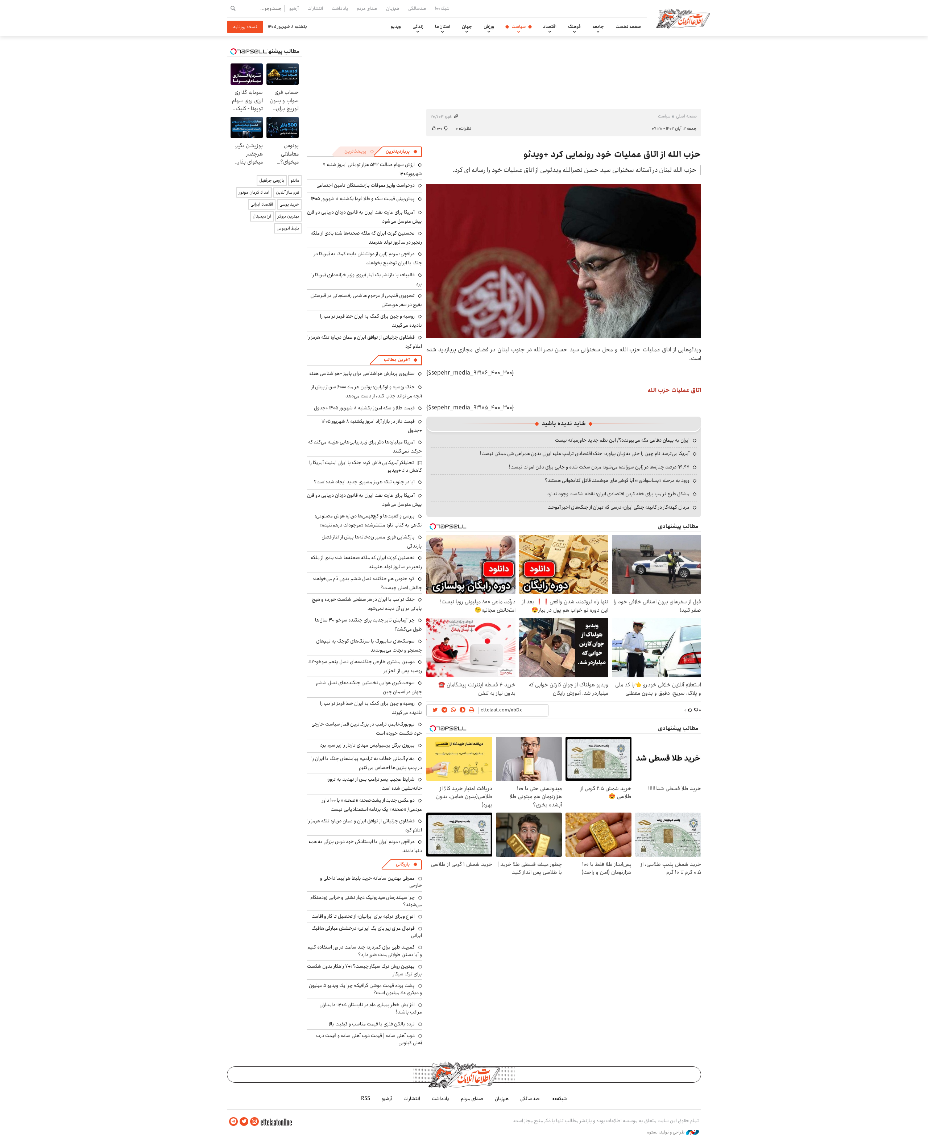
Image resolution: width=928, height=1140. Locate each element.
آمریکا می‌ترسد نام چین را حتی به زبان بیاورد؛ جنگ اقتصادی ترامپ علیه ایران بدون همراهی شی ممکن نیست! (584, 454)
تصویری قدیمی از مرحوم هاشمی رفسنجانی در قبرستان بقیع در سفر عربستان (366, 300)
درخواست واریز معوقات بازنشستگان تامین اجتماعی (365, 185)
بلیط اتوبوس (288, 228)
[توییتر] (244, 1121)
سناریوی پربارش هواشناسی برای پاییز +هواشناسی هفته (362, 373)
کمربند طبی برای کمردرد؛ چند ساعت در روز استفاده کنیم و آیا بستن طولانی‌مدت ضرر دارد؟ (364, 950)
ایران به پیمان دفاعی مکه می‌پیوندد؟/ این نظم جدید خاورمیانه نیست (622, 440)
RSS (365, 1099)
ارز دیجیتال (262, 216)
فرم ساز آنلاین (287, 192)
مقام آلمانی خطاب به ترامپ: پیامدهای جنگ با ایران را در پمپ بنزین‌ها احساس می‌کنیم (366, 763)
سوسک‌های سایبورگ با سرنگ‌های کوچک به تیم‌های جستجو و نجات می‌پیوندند (369, 645)
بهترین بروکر (288, 216)
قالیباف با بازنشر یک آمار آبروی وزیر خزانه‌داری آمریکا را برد (366, 279)
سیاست (518, 26)
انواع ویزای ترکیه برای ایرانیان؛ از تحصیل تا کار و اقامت (363, 916)
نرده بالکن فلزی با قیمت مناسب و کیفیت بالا (372, 1024)
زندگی (418, 26)
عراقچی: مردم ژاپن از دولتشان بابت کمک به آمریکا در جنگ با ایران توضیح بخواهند (368, 258)
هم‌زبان (392, 8)
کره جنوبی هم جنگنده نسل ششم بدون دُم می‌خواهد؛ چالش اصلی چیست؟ (367, 583)
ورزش (489, 26)
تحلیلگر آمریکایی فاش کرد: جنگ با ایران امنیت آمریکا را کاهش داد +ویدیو (365, 466)
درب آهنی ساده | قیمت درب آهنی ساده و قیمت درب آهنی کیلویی (369, 1039)
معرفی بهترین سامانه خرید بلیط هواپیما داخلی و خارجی (371, 881)
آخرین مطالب (397, 359)
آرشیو (294, 8)
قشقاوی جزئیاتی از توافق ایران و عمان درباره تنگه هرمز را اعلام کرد (364, 341)
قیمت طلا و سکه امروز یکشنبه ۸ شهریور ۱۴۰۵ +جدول (364, 408)
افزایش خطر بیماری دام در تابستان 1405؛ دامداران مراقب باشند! (370, 1008)
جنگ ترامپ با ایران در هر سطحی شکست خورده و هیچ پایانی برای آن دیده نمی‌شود (367, 603)
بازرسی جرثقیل (271, 180)
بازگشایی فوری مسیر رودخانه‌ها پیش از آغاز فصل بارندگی (372, 541)
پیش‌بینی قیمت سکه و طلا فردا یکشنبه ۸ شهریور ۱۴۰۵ (363, 199)
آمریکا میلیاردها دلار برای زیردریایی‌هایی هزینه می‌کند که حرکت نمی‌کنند (365, 446)
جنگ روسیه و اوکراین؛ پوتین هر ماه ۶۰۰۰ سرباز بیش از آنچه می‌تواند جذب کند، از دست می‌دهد (366, 391)
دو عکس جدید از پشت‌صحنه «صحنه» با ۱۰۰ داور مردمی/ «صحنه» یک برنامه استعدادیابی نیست (372, 804)
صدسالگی (417, 8)
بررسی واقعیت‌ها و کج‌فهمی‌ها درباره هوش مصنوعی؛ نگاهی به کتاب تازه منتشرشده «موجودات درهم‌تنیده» (368, 520)
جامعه (598, 26)
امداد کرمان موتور (254, 192)
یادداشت (340, 8)
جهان (467, 26)
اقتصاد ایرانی (261, 204)
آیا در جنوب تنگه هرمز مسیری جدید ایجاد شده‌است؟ (364, 482)
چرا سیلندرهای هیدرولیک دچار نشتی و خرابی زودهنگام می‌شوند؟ (366, 901)
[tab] (401, 151)
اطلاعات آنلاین (683, 18)
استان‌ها (442, 26)
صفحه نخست (628, 26)
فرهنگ (574, 26)
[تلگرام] (233, 1121)
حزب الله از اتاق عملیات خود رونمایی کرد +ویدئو (612, 154)
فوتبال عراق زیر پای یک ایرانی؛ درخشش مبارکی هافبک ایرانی (366, 931)
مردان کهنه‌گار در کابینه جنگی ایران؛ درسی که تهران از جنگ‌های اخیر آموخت (618, 507)
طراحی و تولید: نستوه (666, 1132)
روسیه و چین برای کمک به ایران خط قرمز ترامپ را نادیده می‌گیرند (371, 707)
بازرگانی (403, 864)
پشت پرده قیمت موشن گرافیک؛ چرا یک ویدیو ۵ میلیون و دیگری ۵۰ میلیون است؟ (365, 989)
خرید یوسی (289, 204)
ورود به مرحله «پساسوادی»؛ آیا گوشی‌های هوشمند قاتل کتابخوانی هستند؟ (617, 480)
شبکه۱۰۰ (442, 8)
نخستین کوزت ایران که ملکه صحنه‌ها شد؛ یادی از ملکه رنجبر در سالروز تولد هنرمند (366, 237)
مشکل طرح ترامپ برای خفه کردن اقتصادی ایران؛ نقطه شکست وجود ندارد (618, 494)
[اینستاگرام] (254, 1121)
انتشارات (315, 8)
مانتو (295, 180)
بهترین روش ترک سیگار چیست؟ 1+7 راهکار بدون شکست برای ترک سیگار (364, 970)
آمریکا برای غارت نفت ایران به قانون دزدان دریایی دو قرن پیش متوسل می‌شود (364, 499)
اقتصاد (549, 26)
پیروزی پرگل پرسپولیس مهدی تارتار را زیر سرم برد (367, 745)
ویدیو (396, 26)
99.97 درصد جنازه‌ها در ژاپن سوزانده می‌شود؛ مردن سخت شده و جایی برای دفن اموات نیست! (599, 467)
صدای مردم (367, 8)
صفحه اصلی (686, 116)
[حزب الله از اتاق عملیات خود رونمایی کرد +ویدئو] (563, 261)
